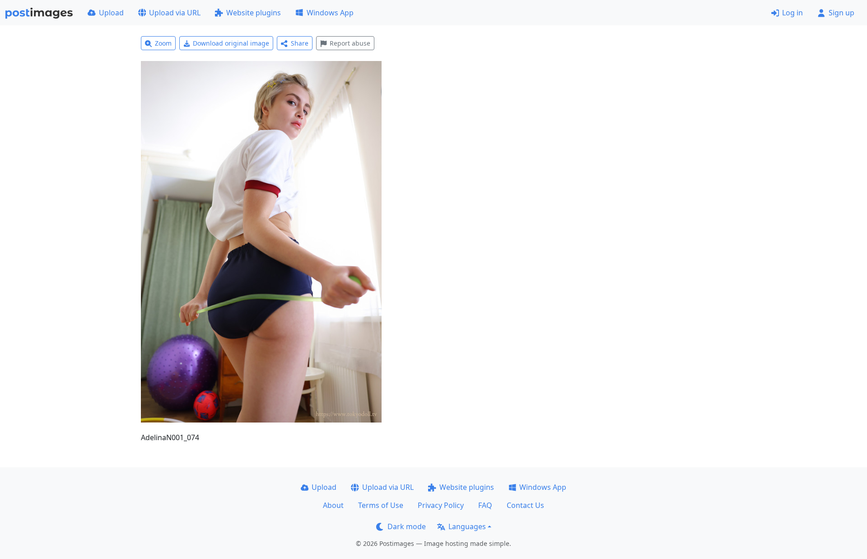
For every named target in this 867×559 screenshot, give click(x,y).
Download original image (231, 43)
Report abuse (350, 43)
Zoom (163, 43)
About (333, 505)
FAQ (485, 505)
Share (299, 43)
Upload (111, 13)
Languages (467, 526)
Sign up (841, 13)
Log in (792, 13)
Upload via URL (174, 13)
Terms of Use (380, 505)
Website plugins (253, 13)
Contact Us (525, 505)
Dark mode (406, 526)
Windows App (330, 13)
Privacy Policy (441, 505)
